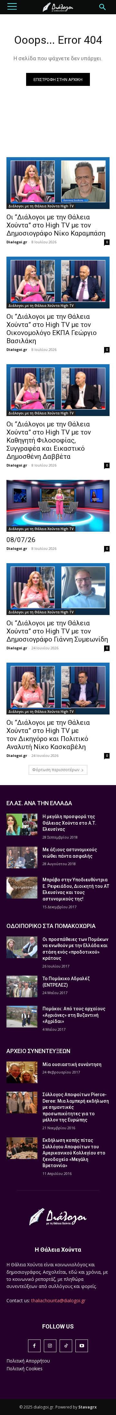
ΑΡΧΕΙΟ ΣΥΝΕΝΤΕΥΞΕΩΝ (38, 1051)
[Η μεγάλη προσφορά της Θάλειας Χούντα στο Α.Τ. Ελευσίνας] (21, 824)
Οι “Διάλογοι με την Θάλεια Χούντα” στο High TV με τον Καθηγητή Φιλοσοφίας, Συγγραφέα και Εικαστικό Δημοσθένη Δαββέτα (48, 440)
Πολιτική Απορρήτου (28, 1361)
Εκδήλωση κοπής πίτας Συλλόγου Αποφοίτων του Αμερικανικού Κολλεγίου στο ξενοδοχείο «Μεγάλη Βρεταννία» (74, 1153)
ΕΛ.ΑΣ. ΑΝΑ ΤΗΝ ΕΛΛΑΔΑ (39, 803)
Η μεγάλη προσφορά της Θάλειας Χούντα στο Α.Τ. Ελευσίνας (69, 823)
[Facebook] (34, 1346)
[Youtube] (81, 1346)
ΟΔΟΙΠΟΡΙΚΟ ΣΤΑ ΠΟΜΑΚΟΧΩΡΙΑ (51, 925)
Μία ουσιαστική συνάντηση (72, 1064)
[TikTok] (66, 1346)
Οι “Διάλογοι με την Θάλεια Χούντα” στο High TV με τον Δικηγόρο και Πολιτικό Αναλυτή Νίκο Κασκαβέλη (48, 735)
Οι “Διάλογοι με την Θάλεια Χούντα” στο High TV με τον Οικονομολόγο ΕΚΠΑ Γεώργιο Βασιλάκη (51, 329)
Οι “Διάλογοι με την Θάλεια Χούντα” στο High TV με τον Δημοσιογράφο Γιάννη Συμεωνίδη (57, 631)
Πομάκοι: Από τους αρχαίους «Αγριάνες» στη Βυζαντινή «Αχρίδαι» (74, 1015)
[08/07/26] (58, 506)
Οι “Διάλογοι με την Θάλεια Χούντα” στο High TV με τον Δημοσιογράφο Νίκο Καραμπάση (55, 225)
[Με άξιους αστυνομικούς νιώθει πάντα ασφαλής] (21, 857)
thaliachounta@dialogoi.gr (58, 1300)
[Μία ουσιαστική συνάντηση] (21, 1072)
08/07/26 (20, 540)
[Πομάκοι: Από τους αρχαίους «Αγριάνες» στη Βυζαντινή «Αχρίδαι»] (21, 1016)
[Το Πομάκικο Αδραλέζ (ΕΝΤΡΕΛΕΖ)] (21, 986)
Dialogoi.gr (16, 241)
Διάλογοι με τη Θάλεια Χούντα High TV (40, 206)
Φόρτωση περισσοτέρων (55, 769)
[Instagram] (50, 1346)
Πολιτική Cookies (24, 1368)
